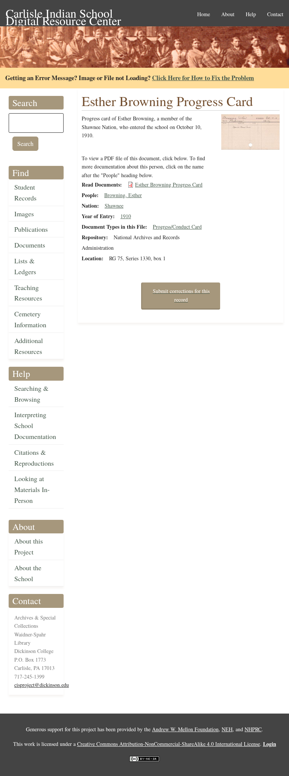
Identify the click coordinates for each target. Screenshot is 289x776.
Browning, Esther (123, 195)
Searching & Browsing (31, 394)
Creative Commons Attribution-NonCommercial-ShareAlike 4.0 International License (168, 743)
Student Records (25, 192)
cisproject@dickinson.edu (41, 684)
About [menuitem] (227, 14)
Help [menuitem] (251, 14)
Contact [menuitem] (275, 14)
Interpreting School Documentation (35, 425)
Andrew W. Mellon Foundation (185, 729)
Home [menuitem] (203, 14)
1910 (125, 216)
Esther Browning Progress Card (168, 184)
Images (24, 213)
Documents (29, 244)
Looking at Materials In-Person (32, 489)
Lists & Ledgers (25, 266)
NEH (227, 729)
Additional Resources (28, 346)
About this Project (28, 546)
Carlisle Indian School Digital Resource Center (63, 14)
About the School (27, 573)
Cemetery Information (30, 319)
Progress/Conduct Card (177, 226)
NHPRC (253, 729)
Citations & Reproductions (34, 458)
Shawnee (114, 205)
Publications (31, 229)
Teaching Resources (28, 293)
